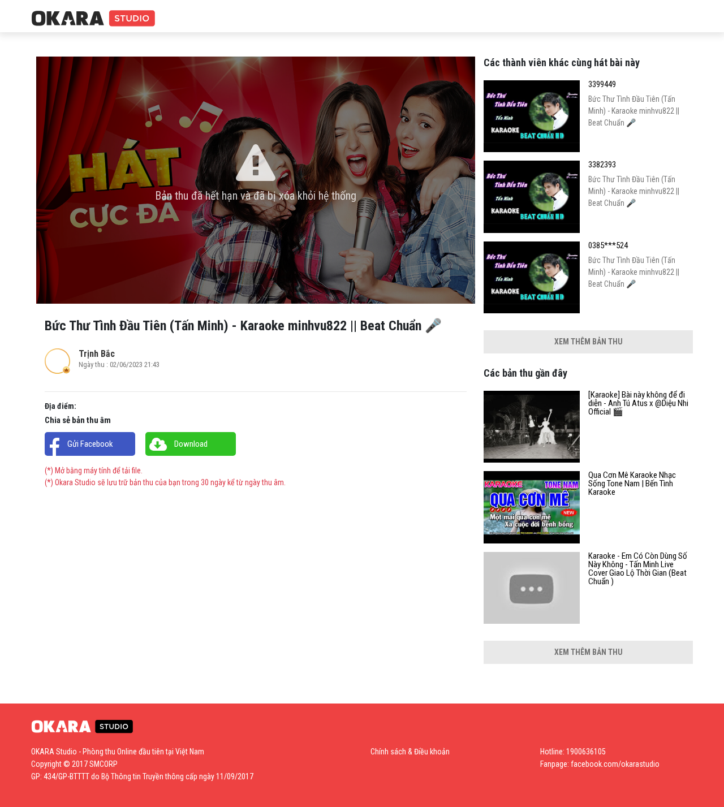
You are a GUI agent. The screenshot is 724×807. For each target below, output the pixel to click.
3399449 (602, 84)
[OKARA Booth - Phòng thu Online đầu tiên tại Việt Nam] (93, 19)
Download (191, 444)
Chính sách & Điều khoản (410, 751)
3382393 (602, 165)
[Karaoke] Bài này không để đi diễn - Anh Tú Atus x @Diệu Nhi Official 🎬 (638, 403)
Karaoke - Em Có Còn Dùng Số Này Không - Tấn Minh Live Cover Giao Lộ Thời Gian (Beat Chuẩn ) (637, 569)
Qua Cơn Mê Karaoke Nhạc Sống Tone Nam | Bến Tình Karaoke (632, 484)
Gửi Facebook (90, 444)
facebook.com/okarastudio (615, 764)
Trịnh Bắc (97, 353)
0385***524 (608, 245)
